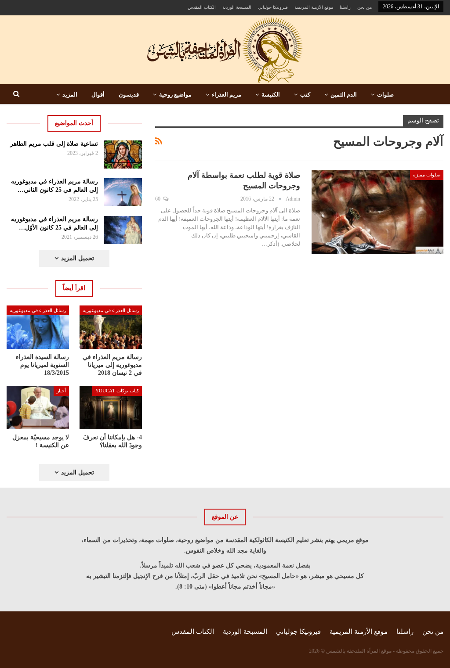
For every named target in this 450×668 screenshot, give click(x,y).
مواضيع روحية (175, 94)
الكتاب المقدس (202, 7)
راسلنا (345, 7)
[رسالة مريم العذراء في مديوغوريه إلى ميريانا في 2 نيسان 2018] (111, 327)
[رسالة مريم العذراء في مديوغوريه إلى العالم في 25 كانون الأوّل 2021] (123, 230)
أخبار (61, 390)
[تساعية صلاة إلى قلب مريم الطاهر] (123, 154)
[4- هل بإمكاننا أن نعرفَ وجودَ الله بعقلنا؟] (111, 407)
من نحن (364, 7)
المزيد (69, 94)
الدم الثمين (343, 94)
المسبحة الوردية (236, 7)
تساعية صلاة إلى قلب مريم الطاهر (54, 143)
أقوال (98, 94)
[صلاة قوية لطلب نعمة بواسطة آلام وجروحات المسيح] (377, 212)
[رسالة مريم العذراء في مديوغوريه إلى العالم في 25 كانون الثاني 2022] (123, 192)
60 (158, 199)
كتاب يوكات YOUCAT (117, 390)
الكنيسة (270, 94)
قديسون (129, 94)
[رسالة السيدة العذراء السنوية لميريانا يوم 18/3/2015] (38, 327)
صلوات (385, 94)
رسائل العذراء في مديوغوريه (111, 310)
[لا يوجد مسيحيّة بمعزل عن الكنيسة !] (38, 407)
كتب (305, 94)
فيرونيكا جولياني (273, 7)
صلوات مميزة (426, 174)
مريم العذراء (226, 94)
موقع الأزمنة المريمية (313, 7)
